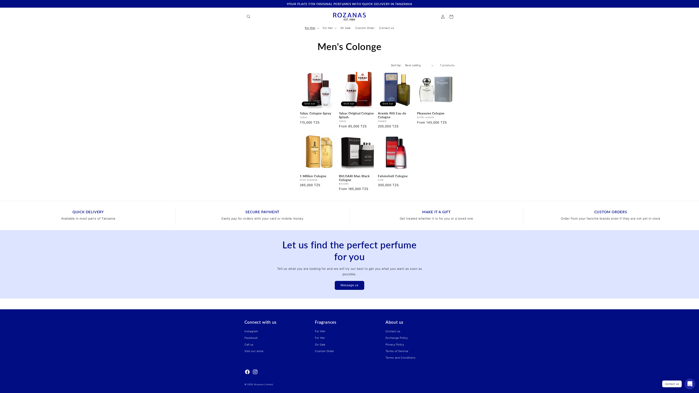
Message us (350, 285)
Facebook (251, 338)
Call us (249, 344)
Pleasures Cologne (431, 113)
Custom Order (324, 351)
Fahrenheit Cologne (393, 176)
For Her (320, 338)
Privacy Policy (395, 344)
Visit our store (254, 351)
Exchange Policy (397, 338)
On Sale (320, 344)
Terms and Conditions (401, 357)
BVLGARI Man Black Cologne (354, 178)
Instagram (251, 331)
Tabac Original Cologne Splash (356, 115)
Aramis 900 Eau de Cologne (392, 115)
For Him (320, 331)
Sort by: (396, 65)
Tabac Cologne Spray (315, 113)
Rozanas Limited (263, 384)
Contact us (393, 331)
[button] (248, 17)
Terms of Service (397, 351)
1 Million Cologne (313, 176)
